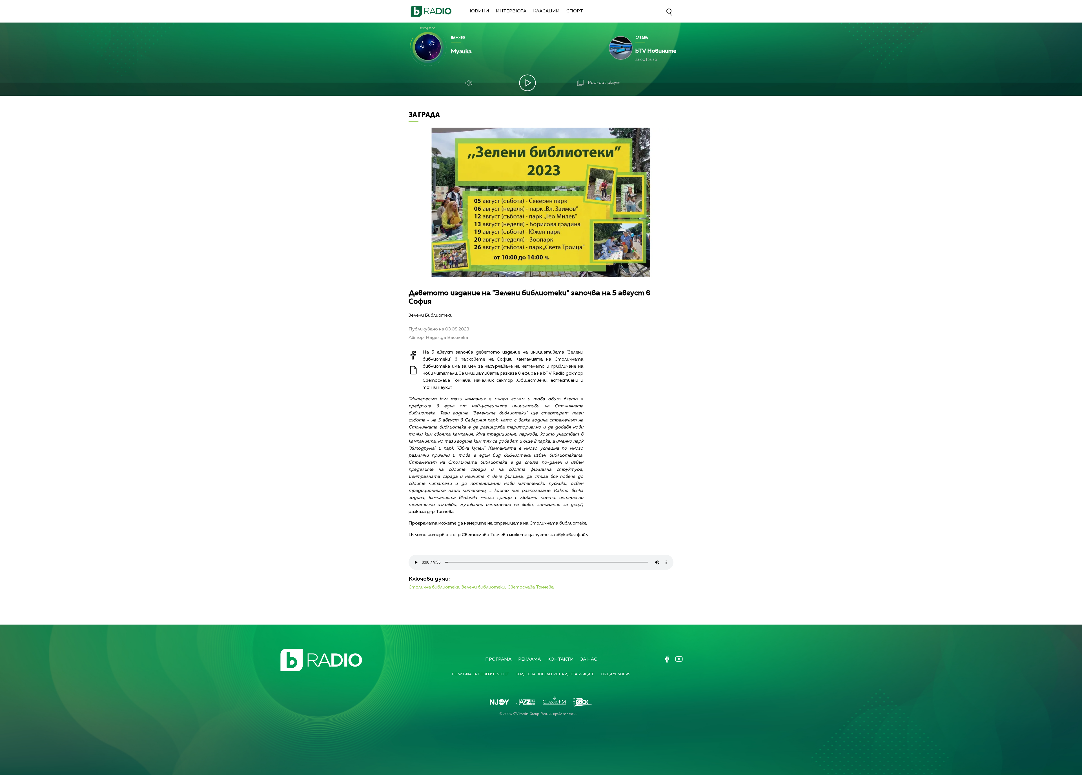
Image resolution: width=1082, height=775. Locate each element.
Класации (546, 11)
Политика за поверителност (480, 674)
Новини (478, 11)
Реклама (529, 659)
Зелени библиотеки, (484, 587)
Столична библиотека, (434, 587)
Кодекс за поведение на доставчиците (555, 674)
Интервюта (511, 11)
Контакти (560, 659)
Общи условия (615, 674)
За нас (588, 659)
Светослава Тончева (530, 587)
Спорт (574, 11)
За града (424, 114)
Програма (498, 659)
